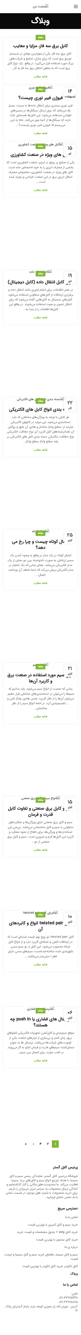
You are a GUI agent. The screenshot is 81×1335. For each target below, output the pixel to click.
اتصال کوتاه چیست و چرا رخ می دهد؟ (40, 545)
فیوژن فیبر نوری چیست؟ (40, 98)
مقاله (40, 37)
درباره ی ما (71, 1247)
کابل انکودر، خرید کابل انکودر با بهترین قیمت (50, 1266)
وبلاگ (74, 1274)
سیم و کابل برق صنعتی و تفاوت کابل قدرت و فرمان (40, 812)
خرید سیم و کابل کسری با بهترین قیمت (53, 1225)
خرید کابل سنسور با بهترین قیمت (57, 1240)
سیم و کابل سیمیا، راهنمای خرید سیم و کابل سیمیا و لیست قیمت (41, 1257)
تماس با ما (71, 1217)
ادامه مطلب (40, 76)
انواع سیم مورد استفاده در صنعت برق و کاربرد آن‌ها (40, 678)
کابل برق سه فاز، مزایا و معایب (40, 46)
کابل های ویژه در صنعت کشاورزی (40, 155)
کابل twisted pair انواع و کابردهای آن (40, 926)
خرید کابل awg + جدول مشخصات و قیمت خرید (47, 1232)
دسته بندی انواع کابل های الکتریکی (40, 410)
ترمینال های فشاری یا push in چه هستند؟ (40, 1022)
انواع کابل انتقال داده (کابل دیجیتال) (40, 282)
